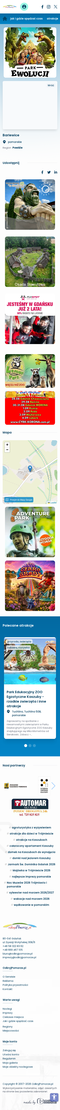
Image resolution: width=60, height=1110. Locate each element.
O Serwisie (9, 976)
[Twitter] (55, 6)
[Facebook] (43, 7)
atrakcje (52, 18)
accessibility (54, 1097)
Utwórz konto (11, 1054)
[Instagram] (48, 7)
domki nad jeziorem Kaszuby (31, 858)
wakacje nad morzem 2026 (32, 899)
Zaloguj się (9, 1050)
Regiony (7, 1026)
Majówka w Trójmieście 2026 (31, 870)
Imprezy (7, 1013)
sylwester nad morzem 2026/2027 (31, 892)
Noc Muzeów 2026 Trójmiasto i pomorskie (27, 884)
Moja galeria (10, 1062)
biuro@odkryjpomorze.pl (17, 953)
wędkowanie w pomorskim (31, 905)
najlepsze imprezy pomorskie (31, 876)
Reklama (8, 981)
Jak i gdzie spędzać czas (18, 1021)
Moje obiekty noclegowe (18, 1066)
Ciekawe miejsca (13, 1017)
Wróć (51, 85)
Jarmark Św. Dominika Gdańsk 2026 (31, 864)
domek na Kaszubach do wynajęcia (31, 852)
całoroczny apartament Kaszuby (32, 846)
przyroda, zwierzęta (19, 641)
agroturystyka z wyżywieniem (31, 827)
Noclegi (7, 1008)
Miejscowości (11, 1030)
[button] (30, 468)
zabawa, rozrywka (18, 647)
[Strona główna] (5, 18)
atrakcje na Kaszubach (31, 840)
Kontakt (7, 989)
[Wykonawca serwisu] (40, 1101)
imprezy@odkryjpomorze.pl (19, 957)
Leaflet (53, 502)
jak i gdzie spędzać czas (26, 18)
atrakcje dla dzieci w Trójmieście (31, 833)
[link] (42, 172)
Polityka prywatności (15, 985)
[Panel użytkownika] (24, 7)
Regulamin (9, 1058)
